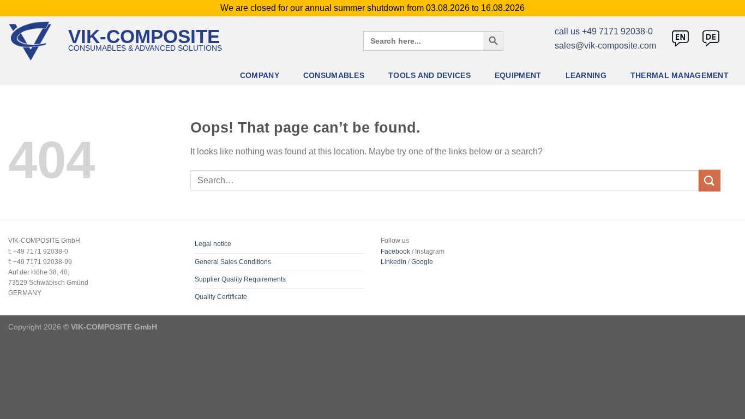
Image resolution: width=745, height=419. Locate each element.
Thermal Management (679, 75)
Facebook (395, 251)
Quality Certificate (221, 297)
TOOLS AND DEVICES (429, 75)
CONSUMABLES (333, 75)
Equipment (518, 75)
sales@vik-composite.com (605, 45)
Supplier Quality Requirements (240, 279)
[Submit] (709, 180)
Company (259, 75)
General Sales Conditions (233, 262)
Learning (586, 75)
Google (422, 262)
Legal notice (213, 244)
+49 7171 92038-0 (617, 31)
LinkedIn (393, 262)
